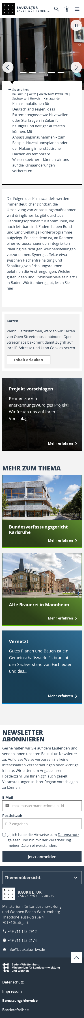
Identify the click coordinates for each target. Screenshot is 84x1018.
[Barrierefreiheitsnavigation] (66, 9)
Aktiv (32, 94)
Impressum (12, 991)
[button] (23, 69)
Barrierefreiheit (15, 1009)
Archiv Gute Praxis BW (53, 94)
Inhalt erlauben (28, 359)
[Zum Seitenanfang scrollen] (76, 957)
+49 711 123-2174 (22, 940)
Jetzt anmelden (42, 856)
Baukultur (19, 94)
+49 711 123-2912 (22, 931)
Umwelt (35, 98)
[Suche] (56, 9)
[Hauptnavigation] (77, 9)
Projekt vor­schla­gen (31, 389)
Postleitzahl (13, 815)
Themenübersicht (23, 877)
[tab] (42, 45)
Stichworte (19, 98)
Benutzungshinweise (20, 1000)
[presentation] (7, 67)
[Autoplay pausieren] (76, 25)
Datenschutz (68, 834)
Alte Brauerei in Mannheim (39, 604)
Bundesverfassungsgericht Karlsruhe (38, 529)
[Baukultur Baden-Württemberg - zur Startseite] (8, 9)
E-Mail (7, 797)
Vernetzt (18, 641)
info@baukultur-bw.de (26, 949)
